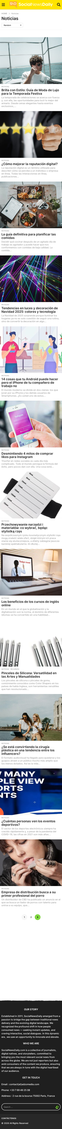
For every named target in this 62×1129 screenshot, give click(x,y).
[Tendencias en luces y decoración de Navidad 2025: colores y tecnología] (31, 278)
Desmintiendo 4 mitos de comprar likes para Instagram (27, 455)
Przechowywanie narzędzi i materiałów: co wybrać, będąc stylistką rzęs (24, 528)
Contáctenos (8, 1118)
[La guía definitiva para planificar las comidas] (31, 205)
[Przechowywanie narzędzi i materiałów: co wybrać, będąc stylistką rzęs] (31, 495)
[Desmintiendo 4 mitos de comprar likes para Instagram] (31, 424)
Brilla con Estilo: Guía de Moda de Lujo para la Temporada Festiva (30, 91)
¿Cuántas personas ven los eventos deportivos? (28, 823)
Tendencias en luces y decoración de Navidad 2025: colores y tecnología (29, 309)
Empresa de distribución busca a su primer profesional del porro (28, 893)
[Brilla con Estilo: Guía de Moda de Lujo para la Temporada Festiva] (31, 60)
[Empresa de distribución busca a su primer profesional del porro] (31, 862)
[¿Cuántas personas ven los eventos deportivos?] (31, 791)
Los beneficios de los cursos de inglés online (30, 603)
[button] (3, 5)
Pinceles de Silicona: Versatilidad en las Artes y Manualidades (29, 674)
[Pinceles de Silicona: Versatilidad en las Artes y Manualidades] (31, 643)
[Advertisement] (31, 962)
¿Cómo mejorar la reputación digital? (29, 164)
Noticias (5, 86)
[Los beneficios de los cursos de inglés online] (31, 572)
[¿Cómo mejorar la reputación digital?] (31, 134)
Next (38, 917)
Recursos (15, 669)
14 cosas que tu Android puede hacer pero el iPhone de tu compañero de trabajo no (29, 382)
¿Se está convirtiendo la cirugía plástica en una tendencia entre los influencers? (28, 750)
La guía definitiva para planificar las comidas (28, 236)
